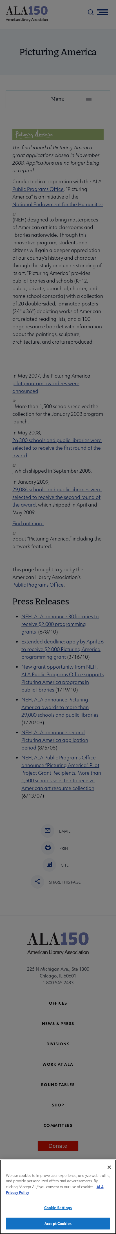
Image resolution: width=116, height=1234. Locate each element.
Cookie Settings (58, 1207)
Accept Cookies (58, 1223)
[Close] (109, 1167)
